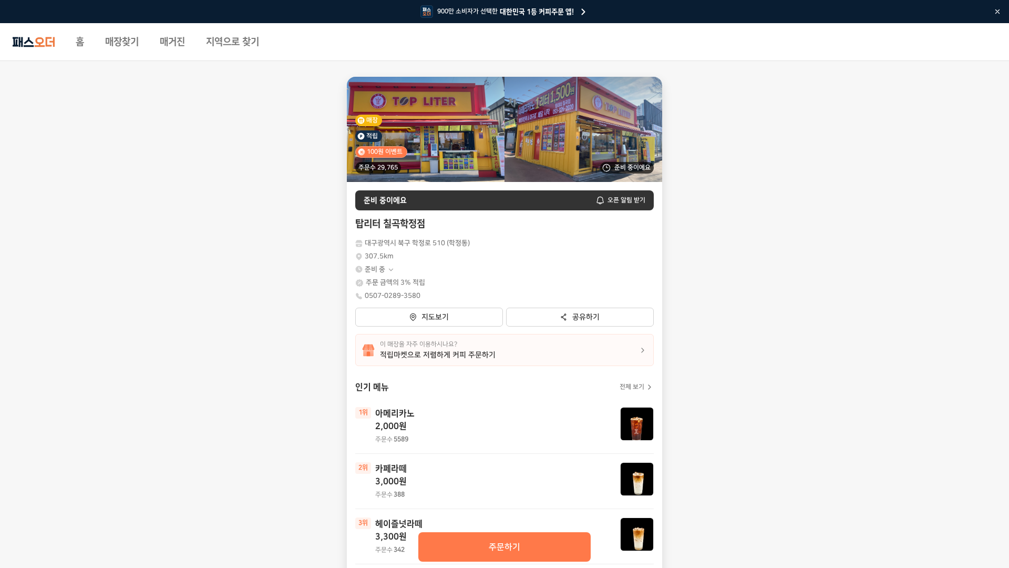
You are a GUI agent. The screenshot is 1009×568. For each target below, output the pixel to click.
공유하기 (586, 317)
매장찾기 (122, 42)
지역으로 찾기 (232, 42)
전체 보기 (632, 386)
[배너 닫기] (997, 11)
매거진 (172, 42)
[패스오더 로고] (34, 42)
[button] (380, 269)
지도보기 (435, 317)
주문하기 (504, 547)
